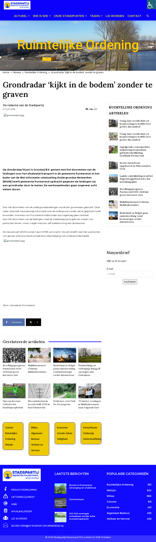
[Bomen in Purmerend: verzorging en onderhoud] (60, 488)
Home (6, 72)
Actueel (20, 16)
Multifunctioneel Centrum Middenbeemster (37, 368)
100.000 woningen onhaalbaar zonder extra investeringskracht (82, 516)
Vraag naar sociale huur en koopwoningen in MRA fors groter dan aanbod (135, 123)
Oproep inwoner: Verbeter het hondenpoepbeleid (13, 404)
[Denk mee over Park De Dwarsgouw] (64, 390)
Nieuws (17, 72)
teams (95, 16)
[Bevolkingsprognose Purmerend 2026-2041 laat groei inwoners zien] (14, 355)
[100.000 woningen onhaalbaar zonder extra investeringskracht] (60, 517)
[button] (147, 16)
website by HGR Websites (97, 537)
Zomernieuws (76, 499)
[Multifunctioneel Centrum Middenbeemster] (39, 355)
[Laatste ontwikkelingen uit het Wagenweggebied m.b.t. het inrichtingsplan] (113, 178)
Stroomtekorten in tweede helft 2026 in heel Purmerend (39, 404)
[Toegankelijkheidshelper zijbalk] (151, 4)
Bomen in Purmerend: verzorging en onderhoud (82, 486)
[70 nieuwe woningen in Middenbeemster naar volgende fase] (89, 390)
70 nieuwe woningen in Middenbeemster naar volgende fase (89, 404)
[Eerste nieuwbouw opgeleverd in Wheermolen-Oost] (113, 165)
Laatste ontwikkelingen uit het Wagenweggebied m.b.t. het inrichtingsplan (136, 178)
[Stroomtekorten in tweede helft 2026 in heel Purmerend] (39, 390)
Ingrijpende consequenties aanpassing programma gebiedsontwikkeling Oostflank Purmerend (135, 151)
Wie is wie (40, 16)
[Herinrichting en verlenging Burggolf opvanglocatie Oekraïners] (89, 355)
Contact (134, 16)
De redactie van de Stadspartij (23, 105)
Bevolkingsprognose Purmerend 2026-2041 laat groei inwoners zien (134, 192)
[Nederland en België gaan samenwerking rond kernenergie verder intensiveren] (64, 355)
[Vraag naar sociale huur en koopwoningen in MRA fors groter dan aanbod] (113, 123)
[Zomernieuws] (60, 503)
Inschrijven (130, 281)
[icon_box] (20, 489)
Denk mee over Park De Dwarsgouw (64, 403)
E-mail (110, 268)
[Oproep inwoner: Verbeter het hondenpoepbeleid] (14, 390)
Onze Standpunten (69, 16)
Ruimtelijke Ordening (36, 72)
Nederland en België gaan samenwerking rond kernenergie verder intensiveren (134, 217)
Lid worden (115, 16)
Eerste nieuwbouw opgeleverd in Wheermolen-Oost (135, 165)
